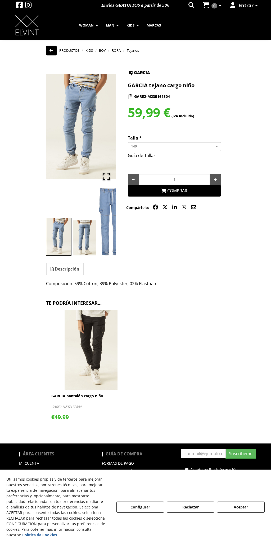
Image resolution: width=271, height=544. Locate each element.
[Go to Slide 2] (84, 237)
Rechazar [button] (190, 507)
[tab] (65, 269)
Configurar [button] (140, 507)
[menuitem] (191, 5)
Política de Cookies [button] (39, 534)
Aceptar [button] (241, 507)
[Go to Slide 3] (110, 222)
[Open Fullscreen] (106, 176)
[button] (19, 6)
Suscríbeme (240, 453)
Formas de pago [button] (118, 463)
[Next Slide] (104, 126)
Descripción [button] (66, 269)
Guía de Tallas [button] (142, 155)
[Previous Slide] (57, 126)
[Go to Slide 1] (58, 237)
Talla (135, 138)
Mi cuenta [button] (29, 463)
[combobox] (174, 146)
